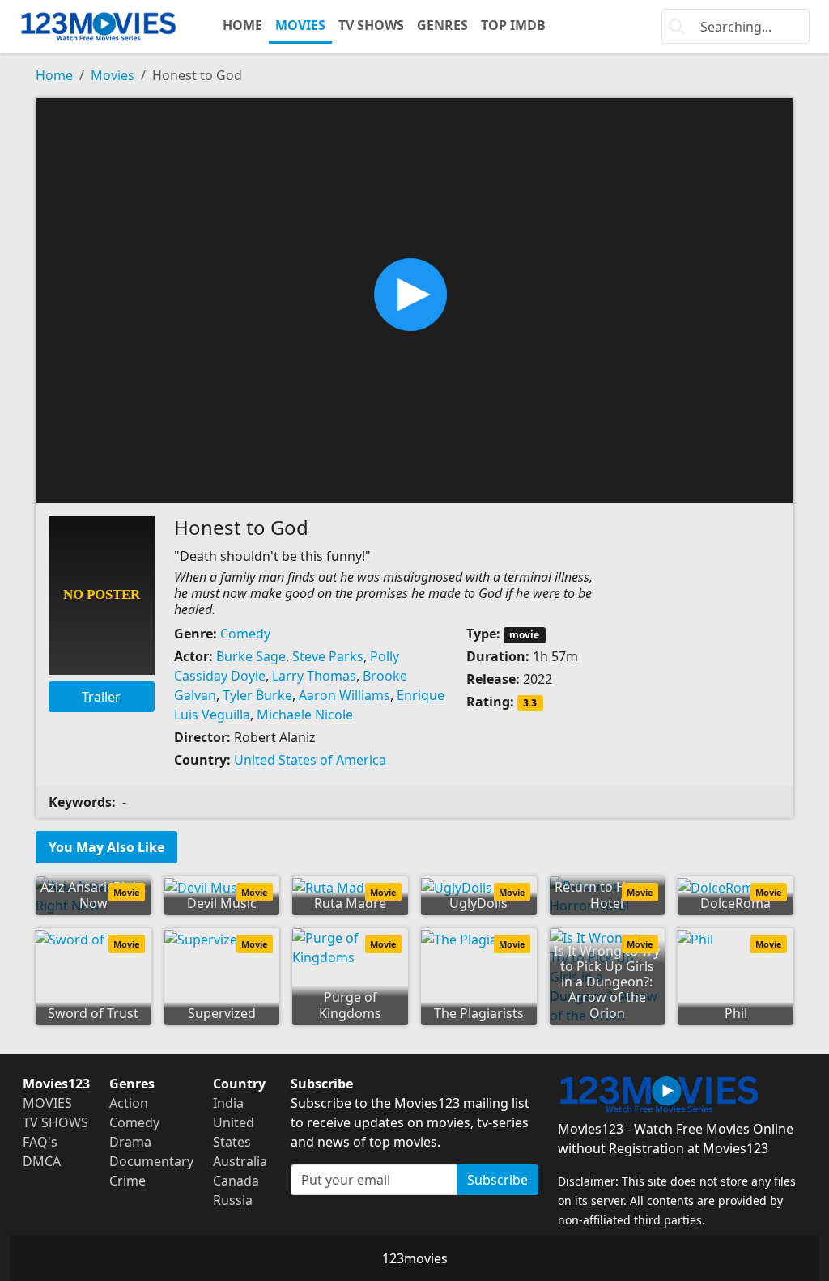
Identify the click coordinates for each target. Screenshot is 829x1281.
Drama (130, 1142)
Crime (127, 1181)
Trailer (101, 697)
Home (54, 75)
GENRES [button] (442, 25)
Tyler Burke (257, 695)
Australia (240, 1161)
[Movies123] (98, 26)
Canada (236, 1181)
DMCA (42, 1161)
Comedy (245, 634)
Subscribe (497, 1180)
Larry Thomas (314, 676)
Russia (233, 1200)
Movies (112, 75)
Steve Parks (327, 656)
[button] (414, 299)
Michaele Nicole (305, 714)
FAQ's (40, 1142)
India (228, 1103)
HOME (242, 25)
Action (128, 1103)
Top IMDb (513, 25)
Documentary (151, 1161)
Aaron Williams (344, 695)
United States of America (310, 760)
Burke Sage (251, 656)
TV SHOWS (371, 25)
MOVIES (300, 25)
